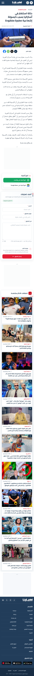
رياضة (14, 614)
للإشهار (31, 651)
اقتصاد (31, 614)
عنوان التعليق (28, 214)
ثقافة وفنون (13, 622)
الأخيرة (31, 633)
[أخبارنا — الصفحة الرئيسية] (17, 3)
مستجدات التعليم (28, 629)
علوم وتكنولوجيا (22, 9)
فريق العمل (13, 644)
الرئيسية (30, 9)
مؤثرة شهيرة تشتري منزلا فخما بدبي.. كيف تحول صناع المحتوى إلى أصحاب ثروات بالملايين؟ (17, 457)
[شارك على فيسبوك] (4, 51)
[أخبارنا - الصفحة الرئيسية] (28, 600)
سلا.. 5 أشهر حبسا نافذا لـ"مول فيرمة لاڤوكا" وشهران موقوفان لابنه (18, 320)
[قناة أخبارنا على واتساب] (27, 2)
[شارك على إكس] (12, 51)
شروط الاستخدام (29, 648)
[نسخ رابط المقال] (15, 51)
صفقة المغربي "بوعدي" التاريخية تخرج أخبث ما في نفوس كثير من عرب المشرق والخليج (17, 539)
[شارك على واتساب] (8, 51)
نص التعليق (28, 221)
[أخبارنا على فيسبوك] (31, 2)
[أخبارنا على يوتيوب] (3, 600)
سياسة (14, 611)
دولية (31, 618)
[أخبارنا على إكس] (6, 600)
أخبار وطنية (30, 611)
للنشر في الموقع (29, 644)
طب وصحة (13, 618)
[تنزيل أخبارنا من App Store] (17, 663)
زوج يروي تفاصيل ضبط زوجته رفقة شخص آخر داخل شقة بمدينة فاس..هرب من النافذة (18, 375)
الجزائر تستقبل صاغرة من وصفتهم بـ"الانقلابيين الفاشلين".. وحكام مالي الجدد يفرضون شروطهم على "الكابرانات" (17, 484)
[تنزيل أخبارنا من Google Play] (28, 663)
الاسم (30, 206)
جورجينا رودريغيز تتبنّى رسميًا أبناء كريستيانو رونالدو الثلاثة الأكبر (18, 347)
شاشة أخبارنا (30, 626)
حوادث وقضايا (13, 629)
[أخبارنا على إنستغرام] (10, 600)
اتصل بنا (14, 648)
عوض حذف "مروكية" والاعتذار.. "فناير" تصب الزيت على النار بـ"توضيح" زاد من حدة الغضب (18, 402)
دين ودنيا (14, 626)
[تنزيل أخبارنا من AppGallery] (6, 663)
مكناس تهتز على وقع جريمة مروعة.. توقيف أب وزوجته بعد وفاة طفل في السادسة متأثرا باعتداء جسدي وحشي (17, 512)
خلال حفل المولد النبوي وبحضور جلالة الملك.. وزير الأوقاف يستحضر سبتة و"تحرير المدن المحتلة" (18, 430)
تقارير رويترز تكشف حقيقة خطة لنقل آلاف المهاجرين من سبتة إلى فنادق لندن (19, 567)
